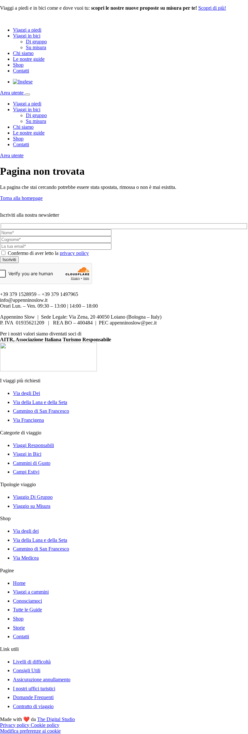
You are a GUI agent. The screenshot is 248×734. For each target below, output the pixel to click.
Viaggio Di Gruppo (33, 497)
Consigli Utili (26, 670)
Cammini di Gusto (31, 463)
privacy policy (74, 253)
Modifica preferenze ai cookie (30, 731)
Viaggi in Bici (27, 454)
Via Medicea (26, 558)
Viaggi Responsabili (33, 445)
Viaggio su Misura (31, 506)
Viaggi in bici (26, 35)
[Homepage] (29, 19)
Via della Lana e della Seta (40, 402)
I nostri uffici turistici (34, 688)
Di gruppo (36, 41)
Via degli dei (26, 531)
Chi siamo (23, 53)
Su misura (36, 47)
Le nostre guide (29, 59)
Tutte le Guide (27, 609)
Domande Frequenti (33, 697)
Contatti (21, 70)
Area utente (12, 92)
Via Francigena (28, 420)
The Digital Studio (56, 719)
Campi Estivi (26, 472)
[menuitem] (23, 81)
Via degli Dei (26, 393)
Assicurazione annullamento (41, 679)
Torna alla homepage (21, 198)
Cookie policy (45, 725)
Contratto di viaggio (33, 706)
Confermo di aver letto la (48, 253)
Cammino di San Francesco (41, 411)
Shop (18, 65)
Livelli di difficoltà (32, 661)
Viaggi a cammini (31, 592)
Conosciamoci (27, 601)
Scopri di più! (212, 8)
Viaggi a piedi (27, 30)
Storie (19, 627)
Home (19, 583)
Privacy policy (15, 725)
